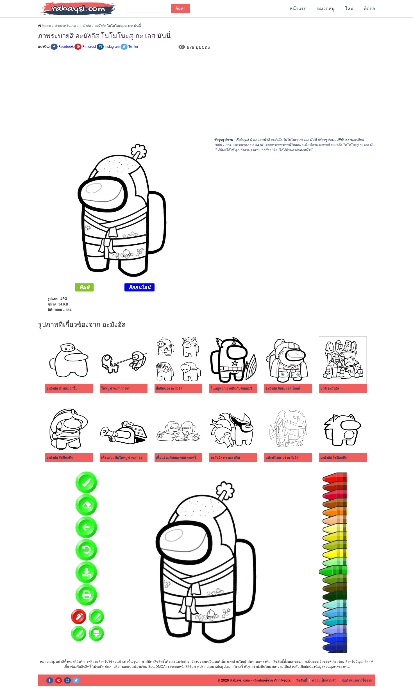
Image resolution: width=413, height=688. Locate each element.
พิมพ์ (84, 287)
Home (46, 25)
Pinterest (89, 46)
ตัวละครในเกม (65, 25)
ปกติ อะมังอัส (329, 388)
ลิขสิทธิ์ (301, 680)
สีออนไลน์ (139, 287)
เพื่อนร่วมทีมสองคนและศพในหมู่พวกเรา (185, 458)
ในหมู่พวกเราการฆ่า (116, 388)
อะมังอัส (85, 25)
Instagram (112, 46)
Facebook (66, 46)
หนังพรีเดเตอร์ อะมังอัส (282, 458)
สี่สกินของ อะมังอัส (169, 388)
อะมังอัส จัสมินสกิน (59, 458)
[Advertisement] (206, 94)
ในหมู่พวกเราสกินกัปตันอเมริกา (233, 388)
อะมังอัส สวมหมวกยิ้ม (62, 388)
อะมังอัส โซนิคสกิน (333, 458)
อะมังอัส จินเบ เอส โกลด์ (283, 388)
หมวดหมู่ (326, 8)
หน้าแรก (298, 8)
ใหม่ (349, 8)
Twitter (133, 46)
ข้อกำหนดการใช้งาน (357, 680)
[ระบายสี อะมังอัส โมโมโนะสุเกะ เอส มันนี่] (122, 209)
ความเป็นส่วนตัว (324, 680)
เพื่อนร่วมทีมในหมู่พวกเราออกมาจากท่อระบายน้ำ (137, 458)
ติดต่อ (369, 8)
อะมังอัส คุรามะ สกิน (225, 458)
